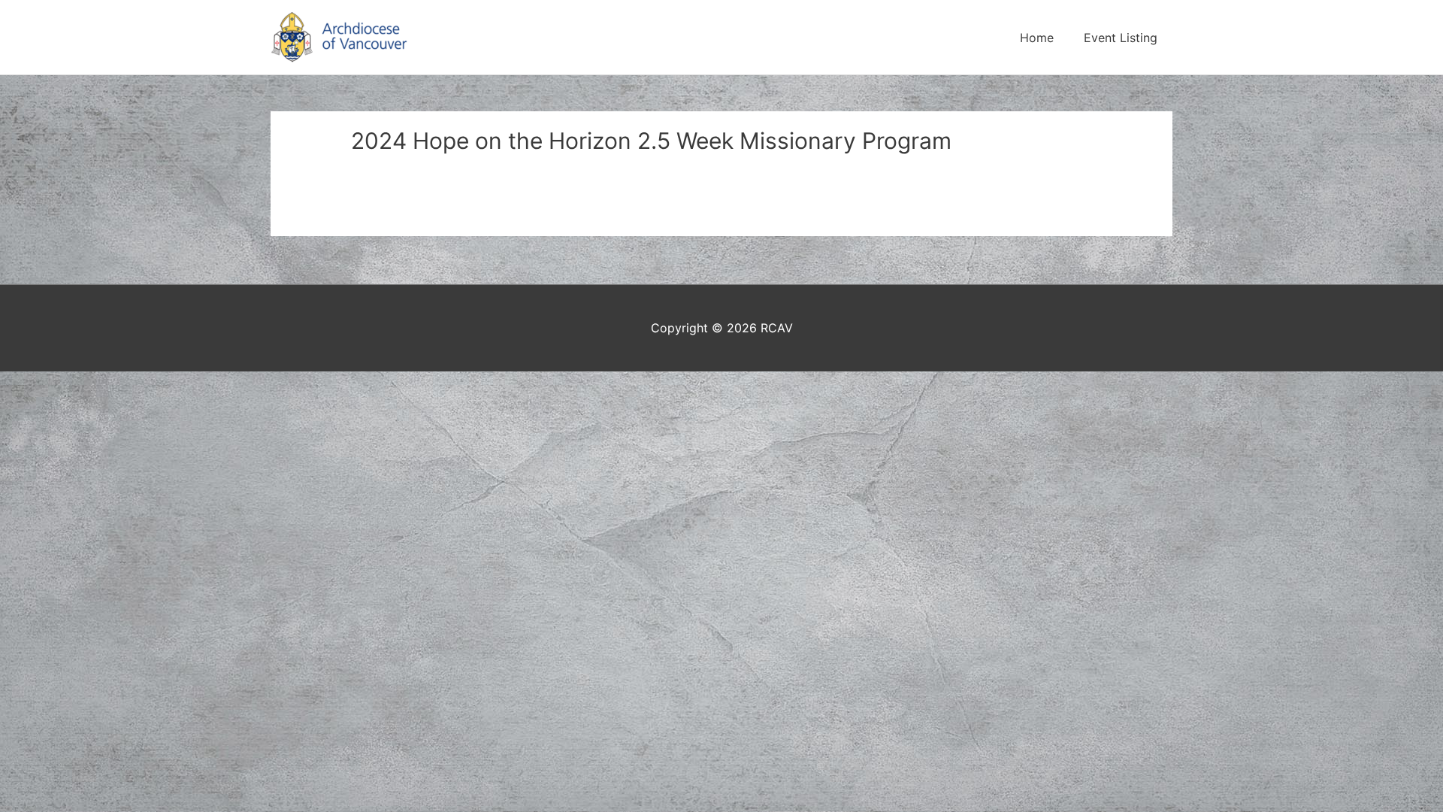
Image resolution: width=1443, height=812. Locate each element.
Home (1037, 37)
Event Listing (1120, 37)
